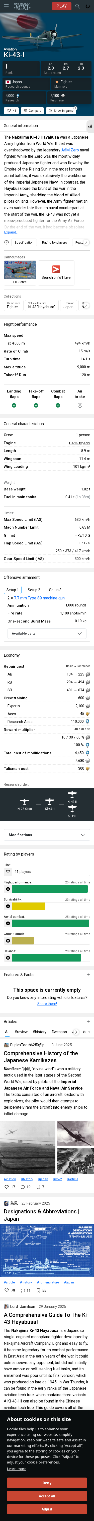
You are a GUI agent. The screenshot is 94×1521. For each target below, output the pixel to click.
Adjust (47, 1509)
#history (27, 1179)
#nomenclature (48, 1282)
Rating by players (54, 242)
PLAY (61, 6)
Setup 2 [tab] (34, 590)
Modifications (20, 835)
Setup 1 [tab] (13, 590)
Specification (24, 242)
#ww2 (57, 1179)
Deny (47, 1483)
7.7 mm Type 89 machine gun (39, 598)
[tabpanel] (47, 620)
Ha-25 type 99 (79, 443)
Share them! (47, 1004)
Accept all (47, 1496)
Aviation (10, 1179)
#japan (43, 1179)
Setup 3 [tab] (55, 590)
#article (72, 1179)
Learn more (16, 1468)
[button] (90, 126)
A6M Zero (70, 150)
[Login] (88, 6)
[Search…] (78, 6)
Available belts (23, 633)
